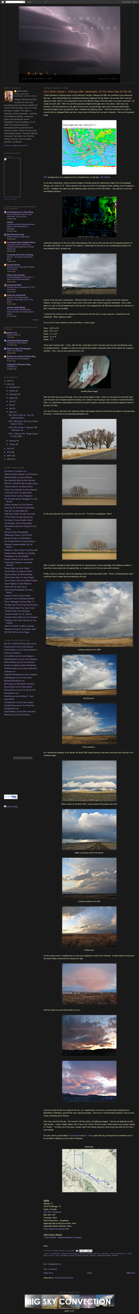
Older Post (131, 1273)
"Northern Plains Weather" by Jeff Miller (19, 553)
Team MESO (9, 699)
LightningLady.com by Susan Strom (18, 678)
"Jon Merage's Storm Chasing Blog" (18, 523)
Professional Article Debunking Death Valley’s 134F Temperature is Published (20, 226)
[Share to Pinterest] (91, 1251)
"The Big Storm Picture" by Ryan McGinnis (21, 605)
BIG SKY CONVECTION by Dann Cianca (20, 644)
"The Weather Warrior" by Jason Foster (19, 608)
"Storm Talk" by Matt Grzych (15, 587)
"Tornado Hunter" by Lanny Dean (17, 611)
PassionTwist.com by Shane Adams (18, 687)
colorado (55, 1253)
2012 (9, 384)
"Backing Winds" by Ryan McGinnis (18, 477)
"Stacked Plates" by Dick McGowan (18, 574)
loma (129, 1253)
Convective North (14, 285)
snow (71, 1255)
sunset (92, 1255)
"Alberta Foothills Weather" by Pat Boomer (21, 474)
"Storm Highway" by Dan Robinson (17, 584)
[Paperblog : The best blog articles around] (11, 798)
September (13, 394)
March (12, 412)
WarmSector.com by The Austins (17, 715)
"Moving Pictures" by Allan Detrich (17, 538)
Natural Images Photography (19, 349)
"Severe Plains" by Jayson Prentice (18, 571)
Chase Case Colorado (16, 275)
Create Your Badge (10, 199)
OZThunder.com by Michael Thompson (19, 684)
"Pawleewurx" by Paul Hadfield (16, 556)
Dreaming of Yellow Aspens (17, 343)
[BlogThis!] (83, 1251)
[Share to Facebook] (88, 1251)
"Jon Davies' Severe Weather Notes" (18, 520)
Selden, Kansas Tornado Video (18, 237)
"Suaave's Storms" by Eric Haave (17, 596)
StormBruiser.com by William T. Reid (18, 696)
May (11, 405)
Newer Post (48, 1273)
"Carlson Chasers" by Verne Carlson (18, 487)
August (12, 398)
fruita (83, 1253)
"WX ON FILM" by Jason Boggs (16, 632)
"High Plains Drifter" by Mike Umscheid (19, 514)
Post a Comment (50, 1269)
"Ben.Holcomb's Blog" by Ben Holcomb (19, 480)
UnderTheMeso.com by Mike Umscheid (19, 712)
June (11, 401)
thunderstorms (104, 1255)
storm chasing (81, 1255)
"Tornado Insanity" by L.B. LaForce (18, 614)
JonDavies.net (9, 672)
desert (76, 1253)
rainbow (64, 1255)
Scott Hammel (74, 1136)
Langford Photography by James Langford (20, 674)
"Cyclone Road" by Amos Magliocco (18, 496)
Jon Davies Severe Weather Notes (21, 242)
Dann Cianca (22, 91)
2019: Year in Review (15, 351)
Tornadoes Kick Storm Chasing (20, 255)
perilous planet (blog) (16, 307)
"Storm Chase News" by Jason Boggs (19, 577)
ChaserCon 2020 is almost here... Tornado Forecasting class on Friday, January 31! (20, 247)
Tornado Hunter (13, 265)
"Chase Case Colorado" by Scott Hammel (20, 490)
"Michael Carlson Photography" (16, 532)
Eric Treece (88, 1136)
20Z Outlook (105, 177)
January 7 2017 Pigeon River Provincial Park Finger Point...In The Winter (20, 299)
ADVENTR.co (12, 367)
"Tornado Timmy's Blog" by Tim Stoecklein (21, 617)
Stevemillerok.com (11, 693)
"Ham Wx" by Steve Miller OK (16, 511)
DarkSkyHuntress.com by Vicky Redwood (20, 659)
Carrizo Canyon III (13, 335)
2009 (9, 456)
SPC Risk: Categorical (52, 1212)
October (12, 391)
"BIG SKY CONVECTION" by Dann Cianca (21, 483)
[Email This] (80, 1251)
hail (124, 1253)
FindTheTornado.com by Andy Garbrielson (20, 668)
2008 (9, 459)
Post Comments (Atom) (64, 1278)
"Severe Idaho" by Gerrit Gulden (16, 568)
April (11, 408)
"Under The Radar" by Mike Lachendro (19, 626)
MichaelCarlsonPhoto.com (14, 681)
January (12, 444)
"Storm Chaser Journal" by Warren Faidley (20, 581)
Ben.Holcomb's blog (15, 235)
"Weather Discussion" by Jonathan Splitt (20, 629)
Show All (35, 320)
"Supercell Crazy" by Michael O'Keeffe (19, 599)
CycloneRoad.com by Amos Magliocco (19, 656)
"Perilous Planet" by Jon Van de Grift (18, 559)
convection (66, 1253)
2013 (9, 381)
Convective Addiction (12, 653)
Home (89, 1273)
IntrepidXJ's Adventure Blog (19, 364)
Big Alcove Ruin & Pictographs (18, 359)
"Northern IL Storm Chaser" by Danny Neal (21, 550)
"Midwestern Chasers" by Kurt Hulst (18, 535)
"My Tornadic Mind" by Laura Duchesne (19, 541)
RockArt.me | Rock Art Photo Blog (21, 356)
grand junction (94, 1253)
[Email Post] (77, 1250)
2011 (9, 449)
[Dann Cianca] (12, 196)
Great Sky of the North (16, 295)
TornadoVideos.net (11, 709)
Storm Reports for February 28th (56, 1229)
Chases (10, 222)
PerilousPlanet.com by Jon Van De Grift (19, 690)
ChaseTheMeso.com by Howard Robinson (20, 650)
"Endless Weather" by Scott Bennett (18, 505)
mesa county (49, 1255)
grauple (105, 1253)
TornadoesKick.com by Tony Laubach (19, 702)
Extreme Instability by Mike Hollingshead (20, 665)
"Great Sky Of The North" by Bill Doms (19, 508)
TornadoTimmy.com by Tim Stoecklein (19, 705)
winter (115, 1255)
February (13, 441)
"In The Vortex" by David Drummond (18, 517)
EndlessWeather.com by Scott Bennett (19, 662)
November (13, 387)
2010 (9, 452)
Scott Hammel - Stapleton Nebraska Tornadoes (63, 1237)
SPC (45, 177)
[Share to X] (85, 1251)
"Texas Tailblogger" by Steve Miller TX (19, 602)
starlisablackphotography (17, 341)
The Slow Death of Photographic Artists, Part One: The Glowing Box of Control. (20, 312)
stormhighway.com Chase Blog (20, 212)
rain (58, 1255)
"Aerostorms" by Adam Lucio (15, 471)
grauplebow (115, 1253)
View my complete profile (16, 145)
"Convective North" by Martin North (18, 493)
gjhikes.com (12, 333)
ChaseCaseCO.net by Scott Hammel (18, 647)
